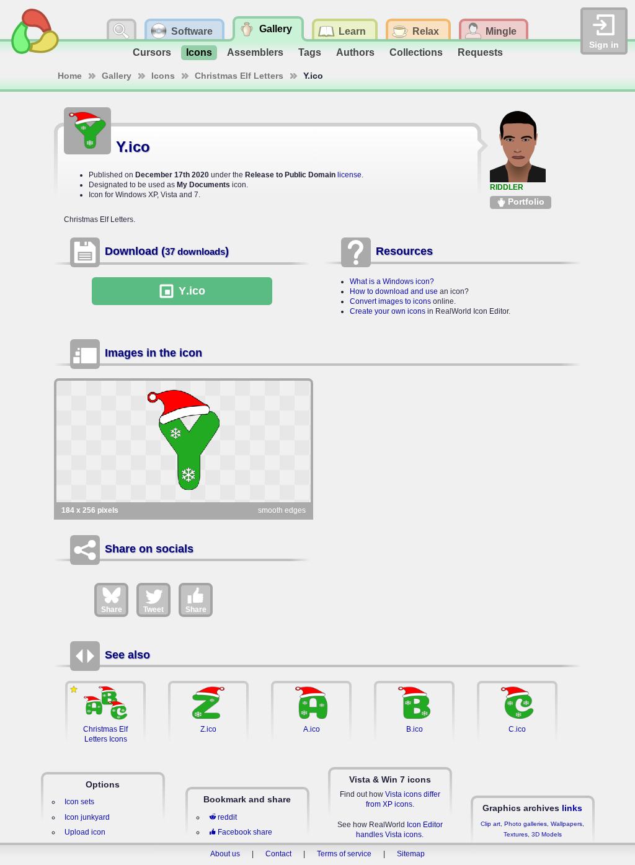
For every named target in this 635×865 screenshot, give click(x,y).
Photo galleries (525, 823)
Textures (516, 834)
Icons (199, 52)
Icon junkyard (87, 817)
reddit (227, 817)
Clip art (490, 823)
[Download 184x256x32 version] (183, 441)
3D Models (546, 834)
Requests (480, 52)
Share (111, 609)
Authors (355, 52)
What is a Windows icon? (392, 281)
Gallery (116, 76)
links (572, 808)
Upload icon (84, 832)
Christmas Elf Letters (239, 76)
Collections (416, 52)
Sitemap (411, 853)
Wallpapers (566, 823)
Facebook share (245, 832)
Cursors (152, 52)
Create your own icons (387, 311)
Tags (309, 52)
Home (70, 76)
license (349, 175)
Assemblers (255, 52)
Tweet (153, 609)
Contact (278, 853)
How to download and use (394, 291)
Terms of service (344, 853)
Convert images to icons (390, 301)
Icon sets (79, 801)
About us (225, 853)
